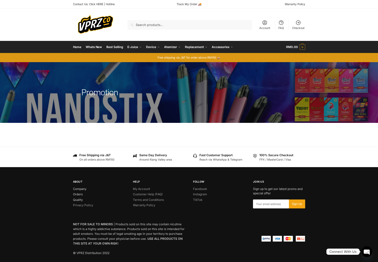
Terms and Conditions (148, 200)
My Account (141, 189)
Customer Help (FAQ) (148, 194)
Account (264, 28)
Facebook (200, 189)
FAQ (281, 28)
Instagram (200, 194)
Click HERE (96, 4)
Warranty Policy (295, 4)
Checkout (298, 28)
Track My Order (187, 4)
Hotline (110, 4)
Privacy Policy (83, 205)
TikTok (197, 200)
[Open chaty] (367, 251)
